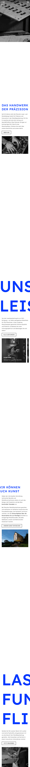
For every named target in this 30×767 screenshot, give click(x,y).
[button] (28, 2)
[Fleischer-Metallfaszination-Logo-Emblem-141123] (3, 4)
